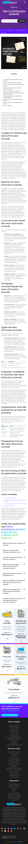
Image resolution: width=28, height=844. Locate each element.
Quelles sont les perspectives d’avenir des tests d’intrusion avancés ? (11, 591)
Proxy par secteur (14, 728)
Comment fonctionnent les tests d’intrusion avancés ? (12, 558)
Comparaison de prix (14, 771)
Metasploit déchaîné (9, 505)
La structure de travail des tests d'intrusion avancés (13, 85)
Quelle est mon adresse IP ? (14, 786)
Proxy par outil (14, 734)
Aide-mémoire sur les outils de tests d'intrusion (15, 503)
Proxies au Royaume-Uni (14, 764)
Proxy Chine (14, 766)
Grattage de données (14, 775)
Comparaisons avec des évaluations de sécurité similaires (12, 96)
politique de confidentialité (14, 794)
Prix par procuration (14, 725)
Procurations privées (21, 658)
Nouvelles (14, 789)
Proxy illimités (14, 689)
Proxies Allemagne (14, 762)
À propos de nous (14, 787)
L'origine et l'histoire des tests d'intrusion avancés (13, 80)
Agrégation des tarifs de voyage (14, 768)
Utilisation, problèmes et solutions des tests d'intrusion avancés (13, 93)
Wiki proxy (14, 7)
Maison (3, 30)
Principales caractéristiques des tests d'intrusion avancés (12, 88)
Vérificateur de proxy (14, 784)
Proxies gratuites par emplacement (14, 737)
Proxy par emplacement (14, 727)
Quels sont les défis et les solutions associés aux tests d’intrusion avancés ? (13, 582)
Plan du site (14, 800)
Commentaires (14, 743)
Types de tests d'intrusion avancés (11, 91)
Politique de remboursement (14, 796)
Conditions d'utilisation (14, 793)
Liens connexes (7, 105)
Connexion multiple (14, 777)
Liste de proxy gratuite (14, 736)
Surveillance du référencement (14, 769)
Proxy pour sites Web (14, 730)
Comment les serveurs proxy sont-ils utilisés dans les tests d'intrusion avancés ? (13, 600)
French (7, 837)
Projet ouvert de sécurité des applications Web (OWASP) (15, 500)
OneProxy (20, 841)
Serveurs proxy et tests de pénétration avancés (12, 103)
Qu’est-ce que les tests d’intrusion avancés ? (13, 544)
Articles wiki (11, 30)
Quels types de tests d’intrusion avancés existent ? (12, 574)
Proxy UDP (7, 657)
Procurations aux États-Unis (14, 761)
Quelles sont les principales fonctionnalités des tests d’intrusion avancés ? (11, 566)
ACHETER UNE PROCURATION (9, 715)
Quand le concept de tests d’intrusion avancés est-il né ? (12, 551)
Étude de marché (14, 773)
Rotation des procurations (21, 622)
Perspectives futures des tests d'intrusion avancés (13, 100)
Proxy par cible (14, 732)
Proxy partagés (7, 622)
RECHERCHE (22, 20)
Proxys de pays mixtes (14, 759)
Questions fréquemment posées (14, 745)
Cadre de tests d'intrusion (10, 498)
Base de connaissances (14, 739)
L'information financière (14, 798)
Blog (14, 791)
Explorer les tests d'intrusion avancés (12, 82)
